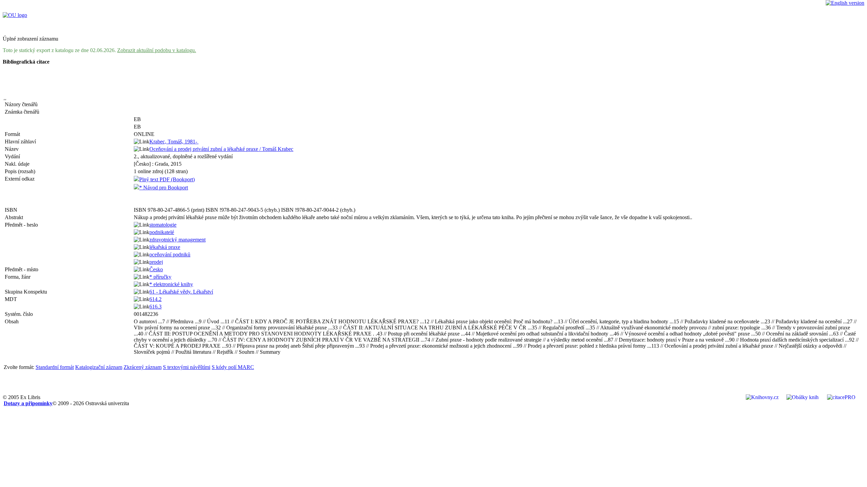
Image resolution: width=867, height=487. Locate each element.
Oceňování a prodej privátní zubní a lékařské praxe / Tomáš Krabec (221, 149)
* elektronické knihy (171, 284)
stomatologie (162, 225)
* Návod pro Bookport (163, 187)
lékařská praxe (164, 247)
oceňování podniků (169, 254)
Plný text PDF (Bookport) (167, 179)
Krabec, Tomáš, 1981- (173, 141)
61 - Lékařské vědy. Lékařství (181, 292)
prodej (156, 262)
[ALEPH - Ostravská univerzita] (15, 15)
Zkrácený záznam (143, 367)
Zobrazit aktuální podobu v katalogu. (156, 50)
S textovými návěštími (186, 367)
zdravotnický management (177, 239)
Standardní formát (55, 367)
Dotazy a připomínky (28, 403)
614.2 (155, 299)
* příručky (160, 277)
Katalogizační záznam (98, 367)
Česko (156, 269)
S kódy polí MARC (233, 367)
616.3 (155, 306)
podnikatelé (161, 232)
